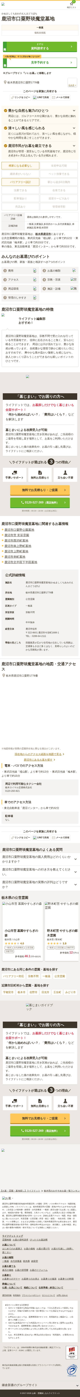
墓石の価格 (7, 1270)
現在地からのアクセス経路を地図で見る (38, 754)
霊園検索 (6, 1239)
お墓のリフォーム (39, 1270)
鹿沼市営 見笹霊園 (16, 535)
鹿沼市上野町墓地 (16, 551)
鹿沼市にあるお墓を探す (38, 759)
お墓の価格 (29, 1248)
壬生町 (57, 992)
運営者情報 (7, 1295)
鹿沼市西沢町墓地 (16, 540)
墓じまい (6, 1252)
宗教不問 (33, 976)
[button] (40, 46)
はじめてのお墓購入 (12, 1248)
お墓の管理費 (21, 1270)
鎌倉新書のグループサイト (20, 1385)
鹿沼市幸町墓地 (14, 556)
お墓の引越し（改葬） (62, 1248)
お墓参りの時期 (66, 1279)
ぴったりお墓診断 (39, 1239)
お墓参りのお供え (30, 1279)
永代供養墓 (16, 1261)
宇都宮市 (8, 992)
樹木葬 (26, 1261)
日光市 (45, 992)
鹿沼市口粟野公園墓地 (19, 529)
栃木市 (21, 992)
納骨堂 (34, 1261)
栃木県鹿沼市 (43, 233)
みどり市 (70, 992)
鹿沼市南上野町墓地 (17, 546)
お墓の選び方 (43, 1248)
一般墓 (46, 976)
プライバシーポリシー (31, 1295)
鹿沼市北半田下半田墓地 (20, 562)
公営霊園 (60, 976)
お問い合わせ (62, 1295)
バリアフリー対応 (13, 976)
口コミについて (48, 1295)
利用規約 (16, 1295)
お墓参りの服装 (49, 1279)
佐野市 (33, 992)
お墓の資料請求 (20, 1239)
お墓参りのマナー (11, 1279)
